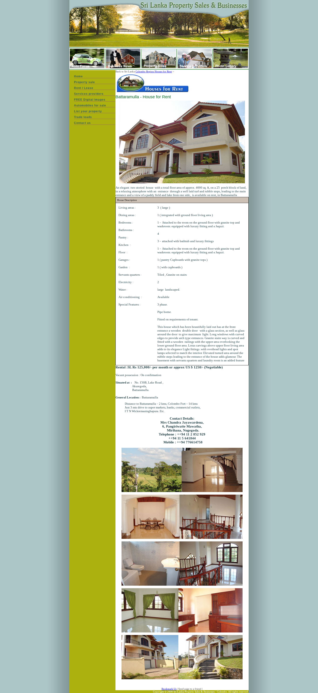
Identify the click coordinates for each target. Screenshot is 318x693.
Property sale (84, 82)
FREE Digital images (89, 99)
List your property (88, 111)
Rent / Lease (83, 88)
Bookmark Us (169, 688)
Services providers (89, 93)
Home (78, 76)
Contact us (82, 123)
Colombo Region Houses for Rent (153, 71)
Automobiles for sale (90, 105)
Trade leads (83, 117)
